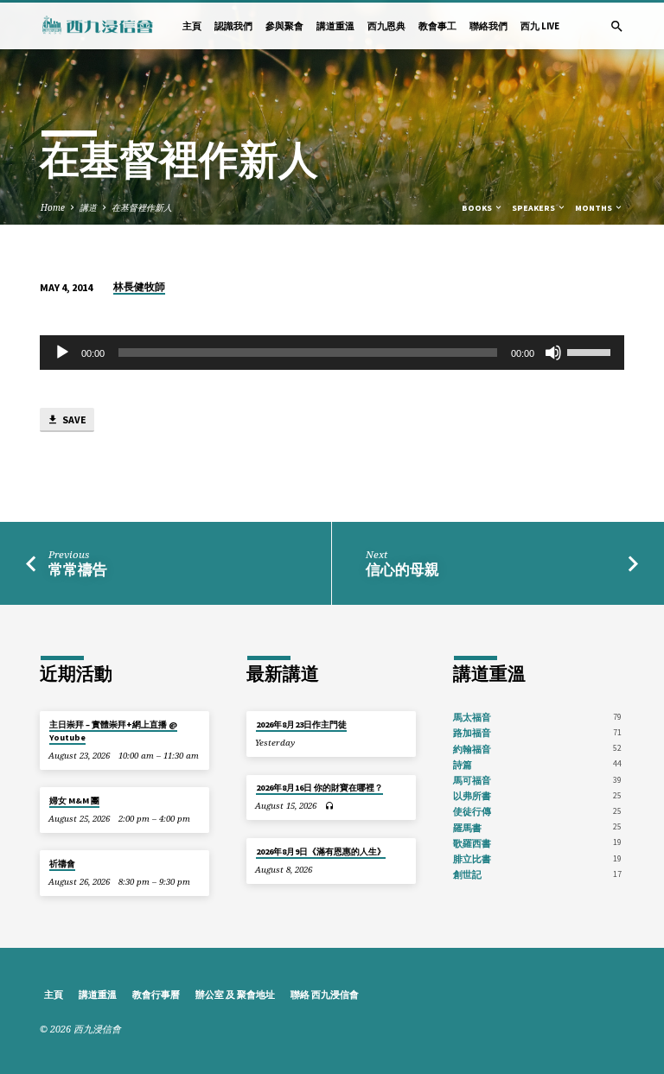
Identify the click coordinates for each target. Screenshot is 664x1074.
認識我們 (233, 26)
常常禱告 (77, 570)
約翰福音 (472, 749)
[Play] (62, 352)
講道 (88, 207)
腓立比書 (472, 859)
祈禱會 (62, 863)
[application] (332, 352)
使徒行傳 (472, 811)
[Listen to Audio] (330, 805)
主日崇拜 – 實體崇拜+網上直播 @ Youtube (113, 730)
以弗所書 (472, 796)
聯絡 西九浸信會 (324, 994)
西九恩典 (386, 26)
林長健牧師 (139, 286)
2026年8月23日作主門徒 (301, 724)
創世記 (467, 874)
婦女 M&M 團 (74, 800)
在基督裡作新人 (142, 207)
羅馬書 (467, 828)
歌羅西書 (472, 843)
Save (73, 419)
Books (478, 207)
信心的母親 (402, 570)
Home (53, 207)
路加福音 (472, 733)
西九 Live (539, 26)
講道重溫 (335, 26)
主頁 (191, 26)
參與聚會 (284, 26)
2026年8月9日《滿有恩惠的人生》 (321, 851)
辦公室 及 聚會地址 (235, 994)
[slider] (591, 350)
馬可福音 (472, 780)
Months (594, 207)
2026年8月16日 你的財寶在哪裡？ (319, 787)
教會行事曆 (156, 994)
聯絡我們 (488, 26)
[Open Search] (617, 26)
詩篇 (462, 765)
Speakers (534, 207)
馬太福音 (472, 717)
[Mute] (553, 352)
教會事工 (437, 26)
